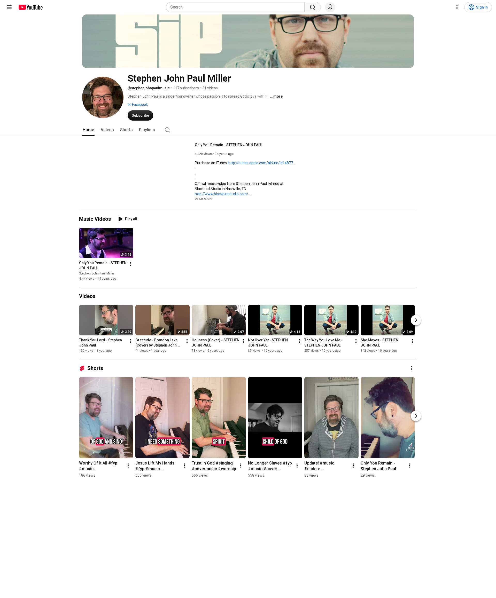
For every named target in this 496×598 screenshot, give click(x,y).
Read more (204, 199)
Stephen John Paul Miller (96, 273)
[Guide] (9, 7)
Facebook (139, 105)
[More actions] (131, 264)
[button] (204, 199)
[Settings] (457, 7)
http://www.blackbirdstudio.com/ (221, 194)
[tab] (88, 130)
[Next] (416, 320)
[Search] (312, 7)
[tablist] (248, 130)
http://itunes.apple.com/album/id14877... (261, 163)
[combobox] (236, 7)
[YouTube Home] (30, 7)
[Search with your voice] (330, 7)
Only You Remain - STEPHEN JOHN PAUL (228, 145)
